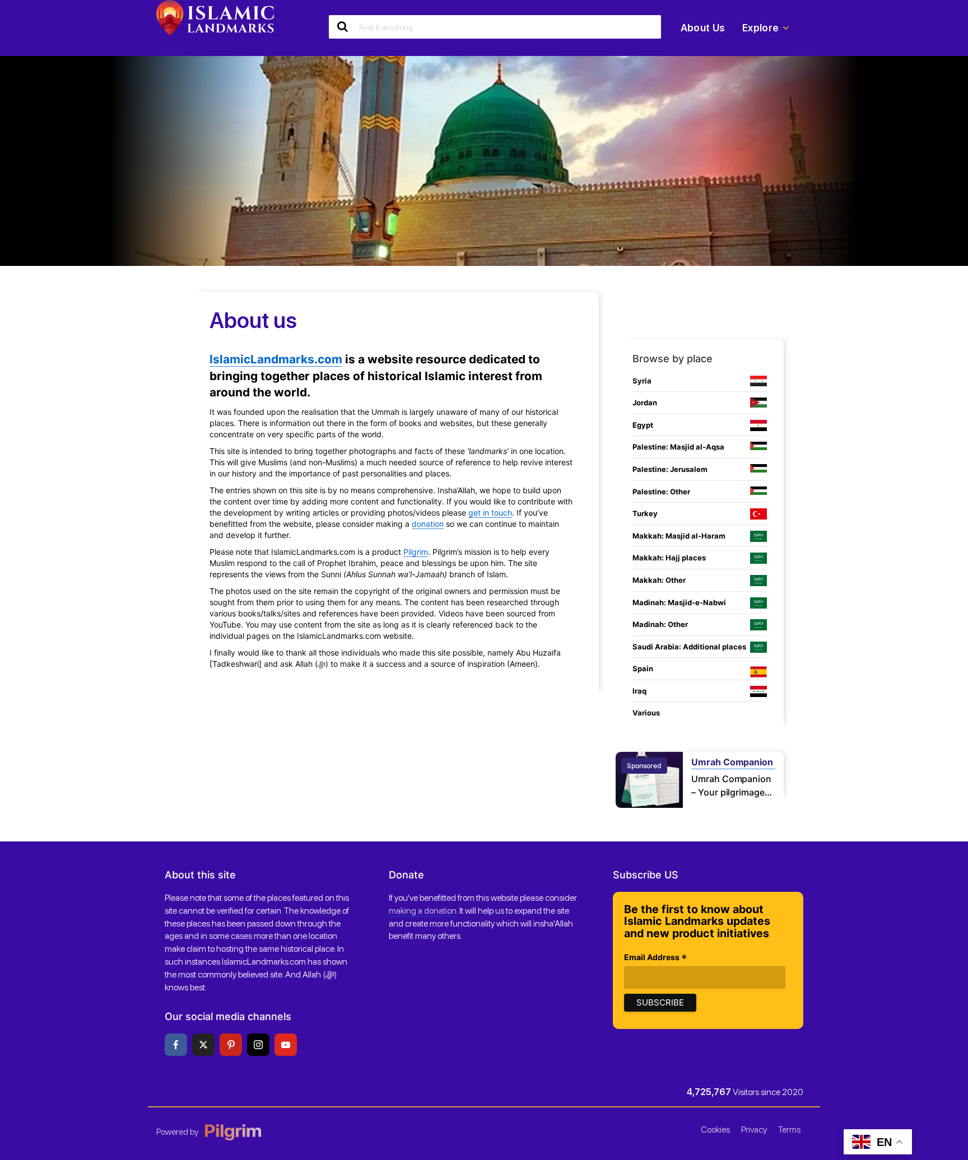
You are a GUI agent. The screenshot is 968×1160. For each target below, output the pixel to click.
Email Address (655, 958)
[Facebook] (176, 1044)
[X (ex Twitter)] (203, 1044)
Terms (789, 1129)
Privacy (754, 1129)
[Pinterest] (231, 1044)
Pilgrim (415, 551)
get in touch (490, 512)
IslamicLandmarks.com (276, 359)
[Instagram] (258, 1044)
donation (428, 523)
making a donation (423, 910)
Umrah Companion (732, 762)
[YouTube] (285, 1044)
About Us (703, 28)
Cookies (715, 1129)
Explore (760, 28)
